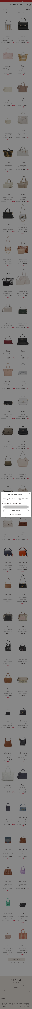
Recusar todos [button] (16, 510)
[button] (16, 503)
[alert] (16, 504)
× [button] (29, 493)
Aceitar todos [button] (16, 507)
